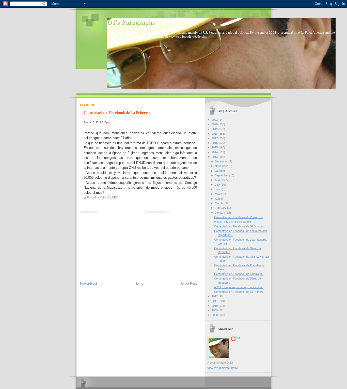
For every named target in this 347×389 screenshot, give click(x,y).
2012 (215, 296)
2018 (215, 133)
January (220, 212)
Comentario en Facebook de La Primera (238, 291)
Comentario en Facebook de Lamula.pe (238, 273)
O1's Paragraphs (130, 22)
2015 (215, 147)
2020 (215, 124)
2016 (215, 142)
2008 (215, 314)
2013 (215, 156)
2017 (215, 138)
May (218, 194)
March (219, 203)
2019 (215, 129)
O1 (238, 338)
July (218, 184)
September (222, 175)
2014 (215, 152)
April (218, 198)
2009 (215, 310)
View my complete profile (222, 367)
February (221, 207)
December (222, 161)
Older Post (189, 283)
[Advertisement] (118, 244)
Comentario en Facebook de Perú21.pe (238, 217)
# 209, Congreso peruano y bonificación (238, 287)
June (218, 189)
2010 (215, 305)
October (220, 170)
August (219, 180)
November (222, 166)
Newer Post (88, 283)
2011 (215, 300)
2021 (215, 119)
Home (139, 283)
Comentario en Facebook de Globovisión (239, 226)
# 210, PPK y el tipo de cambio (232, 221)
